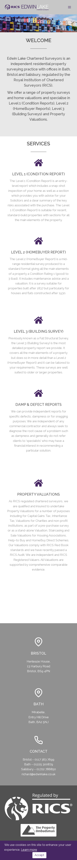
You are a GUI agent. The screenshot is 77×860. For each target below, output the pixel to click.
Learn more (29, 849)
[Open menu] (69, 7)
